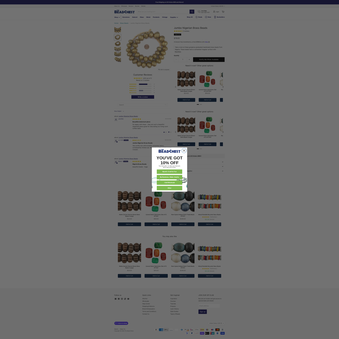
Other (169, 188)
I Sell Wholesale (169, 182)
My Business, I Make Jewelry (169, 177)
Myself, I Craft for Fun (169, 171)
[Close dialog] (184, 150)
